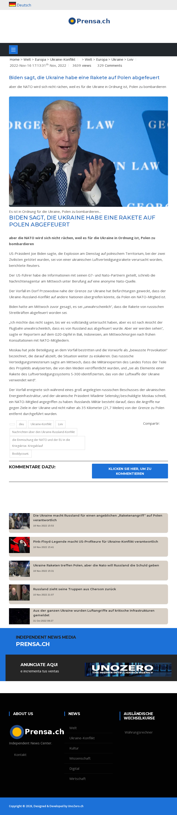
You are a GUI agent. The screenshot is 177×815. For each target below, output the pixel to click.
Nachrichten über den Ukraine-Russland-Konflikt (43, 432)
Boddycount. (20, 454)
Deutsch (24, 5)
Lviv (130, 59)
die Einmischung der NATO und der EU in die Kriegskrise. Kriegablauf (41, 443)
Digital (74, 768)
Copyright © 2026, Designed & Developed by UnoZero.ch (46, 806)
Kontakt (20, 754)
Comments (113, 65)
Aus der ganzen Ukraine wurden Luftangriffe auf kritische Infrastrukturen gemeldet (93, 613)
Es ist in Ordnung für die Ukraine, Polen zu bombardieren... (55, 211)
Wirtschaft (77, 778)
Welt (27, 59)
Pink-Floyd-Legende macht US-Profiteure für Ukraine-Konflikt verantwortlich (95, 541)
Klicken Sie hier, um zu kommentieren (130, 471)
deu (21, 424)
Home (15, 59)
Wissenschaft (80, 758)
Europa (40, 59)
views (86, 65)
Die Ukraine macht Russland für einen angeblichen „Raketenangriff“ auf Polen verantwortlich (97, 518)
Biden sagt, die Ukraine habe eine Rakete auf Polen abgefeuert (84, 77)
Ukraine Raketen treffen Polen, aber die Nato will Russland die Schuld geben (96, 565)
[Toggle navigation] (13, 49)
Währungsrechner (139, 732)
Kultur (74, 748)
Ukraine (117, 59)
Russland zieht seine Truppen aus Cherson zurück (74, 589)
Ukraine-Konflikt (62, 59)
